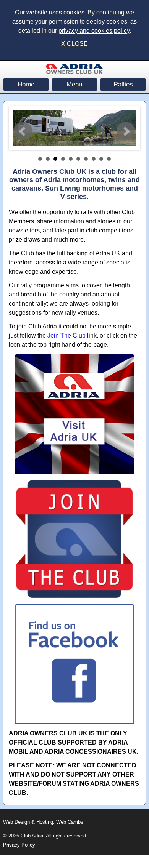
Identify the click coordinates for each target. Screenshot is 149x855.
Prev (22, 131)
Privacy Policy (19, 845)
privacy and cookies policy (94, 30)
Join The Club (66, 335)
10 (109, 159)
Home (26, 84)
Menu (74, 84)
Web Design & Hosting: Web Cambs (43, 822)
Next (126, 131)
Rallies (123, 84)
